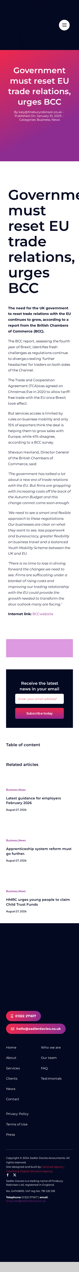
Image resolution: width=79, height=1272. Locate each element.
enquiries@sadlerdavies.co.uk (26, 1200)
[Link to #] (64, 25)
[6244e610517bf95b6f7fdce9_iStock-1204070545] (12, 822)
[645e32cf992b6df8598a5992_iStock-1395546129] (12, 771)
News (55, 120)
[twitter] (14, 1174)
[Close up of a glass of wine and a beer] (12, 872)
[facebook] (7, 1174)
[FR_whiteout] (36, 1225)
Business (43, 120)
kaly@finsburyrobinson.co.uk (40, 112)
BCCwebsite (42, 614)
